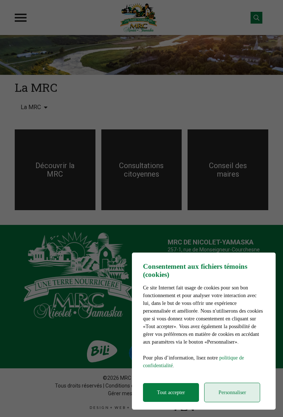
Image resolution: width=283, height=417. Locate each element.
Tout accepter (171, 392)
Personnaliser (232, 392)
